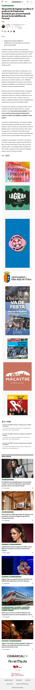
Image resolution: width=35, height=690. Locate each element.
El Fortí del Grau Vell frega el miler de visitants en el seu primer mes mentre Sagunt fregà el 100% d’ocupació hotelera (17, 516)
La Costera (18, 607)
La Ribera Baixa (24, 608)
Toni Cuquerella (6, 488)
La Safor (4, 610)
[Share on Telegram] (8, 31)
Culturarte (5, 544)
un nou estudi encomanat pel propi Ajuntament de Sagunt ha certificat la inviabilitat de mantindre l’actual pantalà (17, 115)
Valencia (10, 610)
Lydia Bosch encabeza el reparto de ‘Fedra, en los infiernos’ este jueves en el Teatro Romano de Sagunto (17, 548)
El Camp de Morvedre (7, 5)
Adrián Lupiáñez (6, 552)
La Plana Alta (25, 607)
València (7, 155)
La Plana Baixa (6, 608)
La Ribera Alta (15, 608)
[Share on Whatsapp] (5, 31)
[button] (3, 2)
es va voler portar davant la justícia (17, 111)
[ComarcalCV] (17, 2)
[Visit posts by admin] (3, 26)
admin (8, 24)
